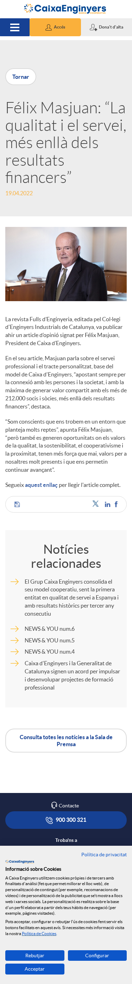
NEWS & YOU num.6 (50, 629)
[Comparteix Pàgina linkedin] (108, 504)
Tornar (20, 77)
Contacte (69, 805)
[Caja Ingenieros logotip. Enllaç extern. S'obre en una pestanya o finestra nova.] (19, 861)
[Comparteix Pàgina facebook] (116, 504)
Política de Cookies (39, 933)
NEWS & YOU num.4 (50, 651)
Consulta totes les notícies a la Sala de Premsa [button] (66, 740)
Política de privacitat (104, 854)
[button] (55, 27)
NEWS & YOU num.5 (50, 640)
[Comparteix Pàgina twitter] (97, 504)
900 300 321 (70, 820)
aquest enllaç (41, 485)
